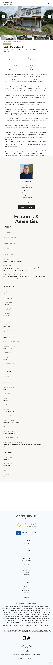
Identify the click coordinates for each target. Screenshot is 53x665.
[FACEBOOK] (22, 646)
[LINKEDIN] (30, 646)
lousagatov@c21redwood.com (26, 197)
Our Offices (26, 572)
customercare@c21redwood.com (26, 546)
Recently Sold (26, 558)
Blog (26, 577)
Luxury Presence (35, 654)
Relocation (26, 593)
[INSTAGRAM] (26, 646)
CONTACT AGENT (26, 207)
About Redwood (26, 568)
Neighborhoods (26, 560)
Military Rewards (26, 590)
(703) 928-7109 (26, 192)
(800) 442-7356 (26, 543)
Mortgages (27, 597)
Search (26, 553)
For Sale (26, 556)
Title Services (26, 595)
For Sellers (26, 588)
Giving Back (26, 574)
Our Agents (26, 570)
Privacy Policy (32, 658)
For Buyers (26, 586)
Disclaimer (35, 603)
